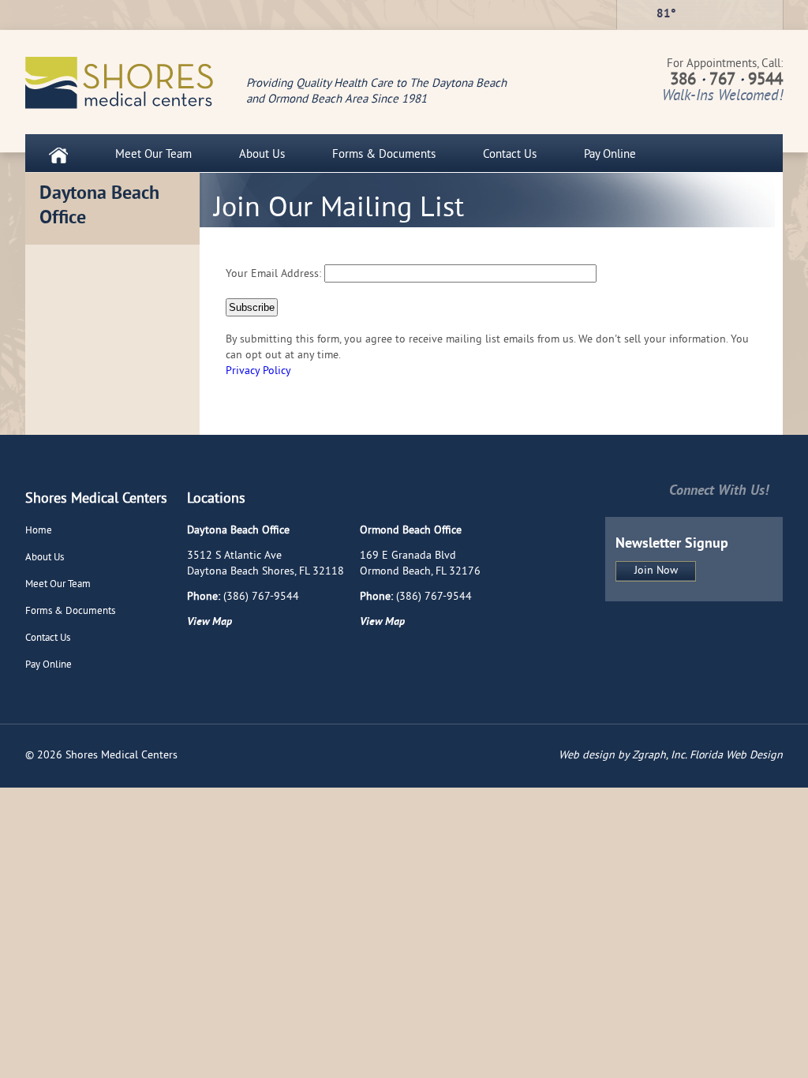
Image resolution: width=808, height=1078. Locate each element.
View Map (209, 622)
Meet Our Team (153, 155)
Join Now (656, 571)
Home (38, 531)
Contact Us (510, 155)
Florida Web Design (736, 755)
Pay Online (610, 155)
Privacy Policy (258, 371)
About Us (262, 155)
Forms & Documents (384, 155)
